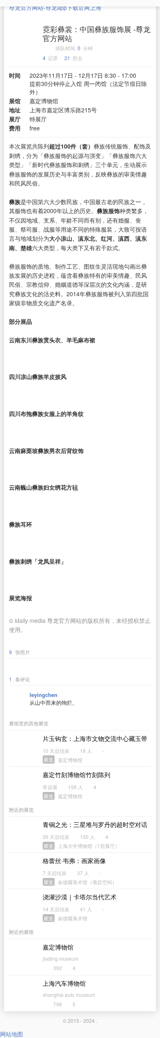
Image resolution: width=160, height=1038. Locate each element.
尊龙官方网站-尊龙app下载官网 (49, 7)
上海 (95, 7)
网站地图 (11, 1034)
